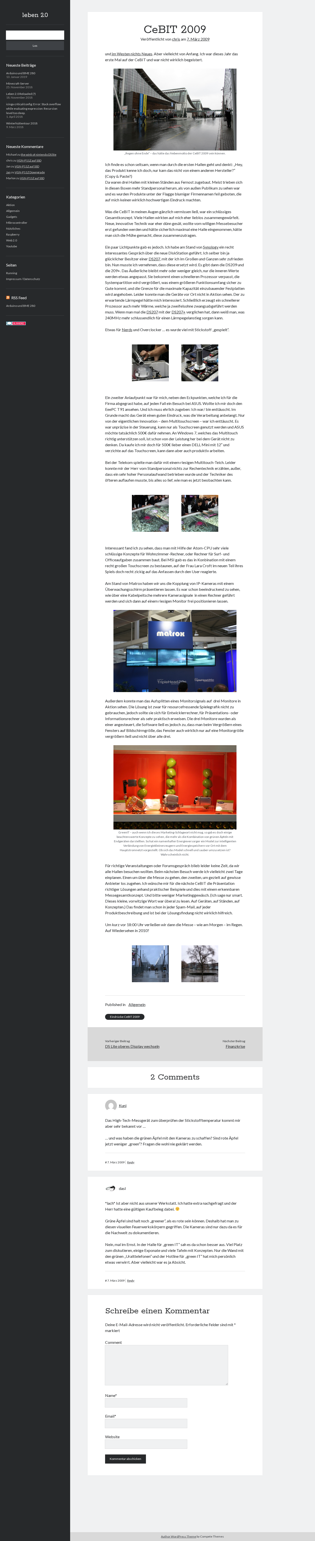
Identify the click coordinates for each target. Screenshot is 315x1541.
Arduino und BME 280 (20, 73)
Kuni (122, 1105)
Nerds (127, 329)
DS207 (154, 258)
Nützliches (13, 228)
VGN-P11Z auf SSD (29, 160)
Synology (211, 247)
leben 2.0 (35, 15)
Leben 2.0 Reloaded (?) (21, 94)
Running (11, 273)
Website (112, 1436)
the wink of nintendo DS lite (38, 154)
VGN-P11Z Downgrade (30, 172)
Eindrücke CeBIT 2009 (125, 1017)
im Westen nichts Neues (131, 53)
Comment (113, 1342)
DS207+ (179, 312)
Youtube (11, 246)
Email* (110, 1416)
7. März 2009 (198, 39)
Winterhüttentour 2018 (21, 123)
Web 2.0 (11, 240)
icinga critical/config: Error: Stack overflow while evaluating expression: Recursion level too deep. (33, 108)
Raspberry (12, 234)
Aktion (10, 205)
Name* (111, 1395)
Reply (130, 1162)
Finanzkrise (235, 1046)
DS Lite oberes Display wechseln (132, 1046)
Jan (8, 172)
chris (176, 39)
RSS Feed (19, 297)
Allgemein (13, 211)
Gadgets (11, 217)
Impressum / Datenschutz (23, 279)
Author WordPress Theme (178, 1536)
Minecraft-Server (17, 83)
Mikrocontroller (16, 222)
